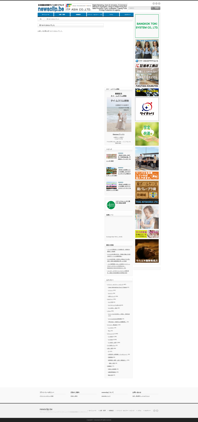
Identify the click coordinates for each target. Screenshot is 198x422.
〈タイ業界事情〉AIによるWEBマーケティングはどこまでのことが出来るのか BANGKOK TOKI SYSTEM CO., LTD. (118, 265)
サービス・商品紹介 (112, 324)
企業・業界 (62, 14)
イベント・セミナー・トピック (94, 15)
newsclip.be (46, 409)
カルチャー (128, 14)
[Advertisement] (119, 54)
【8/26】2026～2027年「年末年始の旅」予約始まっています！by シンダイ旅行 (118, 158)
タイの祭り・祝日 (112, 308)
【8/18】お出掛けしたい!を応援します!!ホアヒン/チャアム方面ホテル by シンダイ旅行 (118, 172)
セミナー (110, 293)
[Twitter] (154, 411)
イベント (110, 290)
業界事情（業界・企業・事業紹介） (117, 360)
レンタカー (111, 327)
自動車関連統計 (112, 372)
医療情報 (110, 357)
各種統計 (78, 14)
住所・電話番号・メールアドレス (141, 396)
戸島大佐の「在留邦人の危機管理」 (117, 321)
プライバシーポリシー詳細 (46, 396)
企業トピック (111, 296)
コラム (111, 14)
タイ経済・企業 (112, 342)
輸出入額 (110, 375)
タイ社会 (110, 339)
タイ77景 (110, 302)
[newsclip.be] (51, 11)
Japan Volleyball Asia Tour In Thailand (117, 287)
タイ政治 (110, 336)
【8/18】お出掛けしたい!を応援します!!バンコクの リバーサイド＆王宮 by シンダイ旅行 (118, 187)
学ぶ (109, 330)
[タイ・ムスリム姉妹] (119, 131)
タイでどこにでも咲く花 (114, 305)
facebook (159, 3)
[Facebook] (157, 411)
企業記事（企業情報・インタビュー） (117, 354)
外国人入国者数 (112, 369)
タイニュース (45, 14)
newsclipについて (106, 396)
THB (115, 236)
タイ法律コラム (111, 345)
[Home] (41, 19)
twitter (156, 3)
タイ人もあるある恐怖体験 (115, 318)
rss (154, 3)
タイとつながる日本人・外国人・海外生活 (119, 314)
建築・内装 (112, 363)
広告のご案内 (74, 396)
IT (108, 351)
